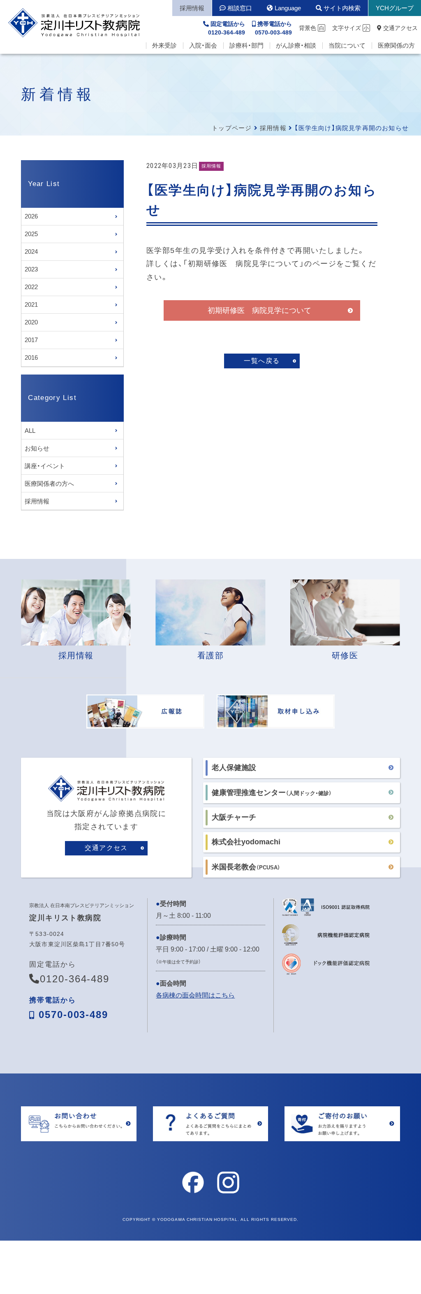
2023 (31, 269)
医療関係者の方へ (49, 483)
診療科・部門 (246, 45)
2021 (31, 304)
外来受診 (164, 45)
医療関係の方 (396, 45)
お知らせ (37, 448)
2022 (31, 286)
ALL (30, 430)
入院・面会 (203, 45)
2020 (31, 322)
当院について (346, 45)
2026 (31, 216)
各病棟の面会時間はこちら (195, 995)
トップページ (232, 127)
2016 (31, 357)
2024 (31, 251)
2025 (31, 233)
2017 (31, 339)
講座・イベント (45, 465)
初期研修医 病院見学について (259, 310)
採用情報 (273, 127)
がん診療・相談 (296, 45)
